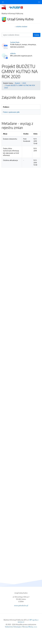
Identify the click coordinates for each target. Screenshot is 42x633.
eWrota (13, 53)
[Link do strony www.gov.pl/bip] (5, 7)
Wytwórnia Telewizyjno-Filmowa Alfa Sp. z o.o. (21, 627)
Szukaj (36, 35)
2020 (24, 83)
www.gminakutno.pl (21, 605)
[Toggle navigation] (39, 2)
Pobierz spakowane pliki (11, 112)
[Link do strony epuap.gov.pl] (16, 7)
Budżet (17, 83)
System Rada (14, 42)
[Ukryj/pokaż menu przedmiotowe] (3, 2)
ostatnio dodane (21, 26)
